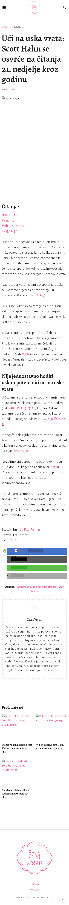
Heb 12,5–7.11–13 (13, 226)
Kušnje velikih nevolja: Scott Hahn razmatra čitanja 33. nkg (17, 748)
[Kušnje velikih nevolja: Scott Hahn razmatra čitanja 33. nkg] (17, 727)
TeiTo (13, 540)
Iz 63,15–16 (21, 451)
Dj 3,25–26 (28, 408)
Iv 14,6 (41, 295)
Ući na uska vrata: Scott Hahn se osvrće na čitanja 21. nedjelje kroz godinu (33, 58)
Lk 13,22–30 (9, 231)
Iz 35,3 (54, 467)
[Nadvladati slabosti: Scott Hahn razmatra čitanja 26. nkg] (17, 772)
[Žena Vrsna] (34, 7)
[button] (35, 550)
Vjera (4, 27)
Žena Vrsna (10, 90)
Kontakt (34, 890)
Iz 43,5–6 (47, 419)
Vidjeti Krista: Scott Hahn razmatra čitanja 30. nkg (50, 746)
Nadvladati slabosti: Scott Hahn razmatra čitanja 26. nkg (15, 793)
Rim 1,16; (14, 408)
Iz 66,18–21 (9, 215)
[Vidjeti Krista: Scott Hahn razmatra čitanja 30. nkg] (51, 727)
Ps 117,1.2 (8, 220)
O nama (34, 884)
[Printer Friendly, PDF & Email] (13, 551)
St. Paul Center (30, 529)
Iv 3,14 (25, 354)
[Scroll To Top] (63, 899)
